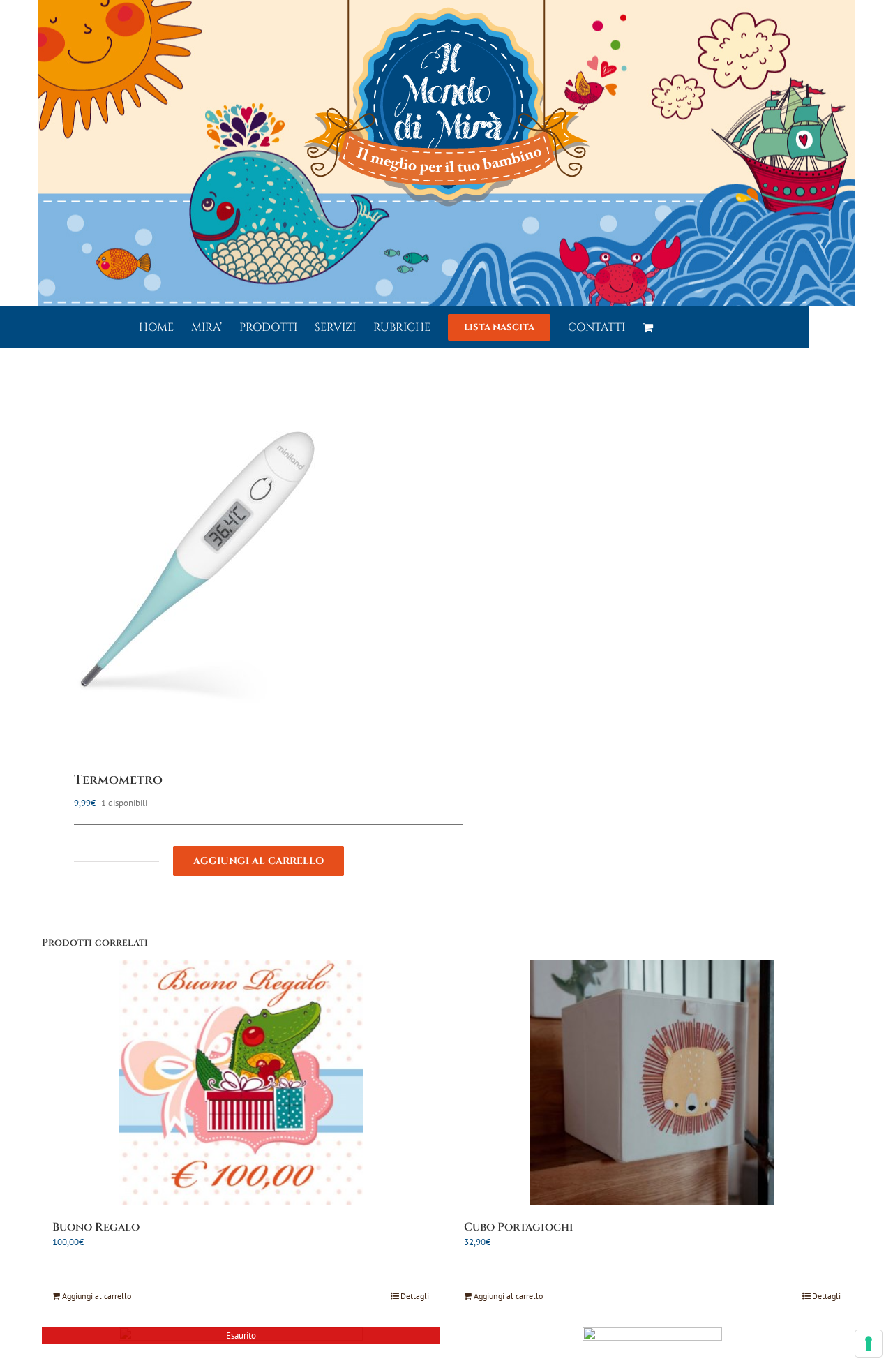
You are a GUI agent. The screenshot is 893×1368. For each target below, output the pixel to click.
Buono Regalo (96, 1227)
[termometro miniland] (236, 561)
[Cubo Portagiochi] (652, 1082)
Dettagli (414, 1296)
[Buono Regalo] (241, 1082)
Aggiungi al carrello (258, 861)
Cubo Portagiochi (518, 1227)
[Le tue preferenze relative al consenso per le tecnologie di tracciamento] (868, 1343)
